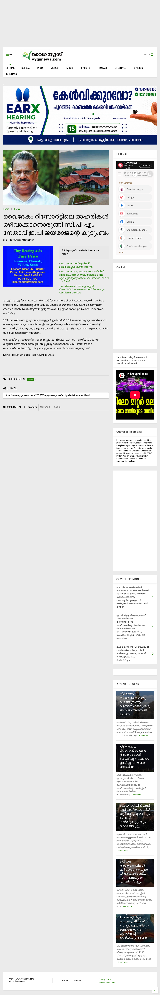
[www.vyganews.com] (42, 62)
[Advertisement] (80, 25)
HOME (11, 68)
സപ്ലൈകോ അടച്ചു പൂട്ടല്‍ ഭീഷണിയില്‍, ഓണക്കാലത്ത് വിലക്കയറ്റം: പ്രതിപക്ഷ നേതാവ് (82, 289)
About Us (78, 980)
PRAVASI (102, 68)
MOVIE (69, 68)
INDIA (40, 68)
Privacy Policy (105, 979)
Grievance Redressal (108, 983)
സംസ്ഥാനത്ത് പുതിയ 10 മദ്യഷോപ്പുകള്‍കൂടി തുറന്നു (76, 265)
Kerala (17, 209)
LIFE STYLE (120, 68)
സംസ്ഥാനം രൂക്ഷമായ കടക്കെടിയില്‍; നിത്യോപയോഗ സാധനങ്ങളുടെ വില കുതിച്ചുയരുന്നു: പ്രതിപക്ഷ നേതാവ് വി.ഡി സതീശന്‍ (83, 276)
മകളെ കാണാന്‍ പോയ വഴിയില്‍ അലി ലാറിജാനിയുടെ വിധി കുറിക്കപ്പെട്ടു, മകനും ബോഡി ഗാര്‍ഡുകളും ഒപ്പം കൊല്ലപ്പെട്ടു (135, 814)
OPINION (138, 68)
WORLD (55, 68)
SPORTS (85, 68)
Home (6, 209)
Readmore (143, 736)
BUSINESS (11, 74)
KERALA (25, 68)
